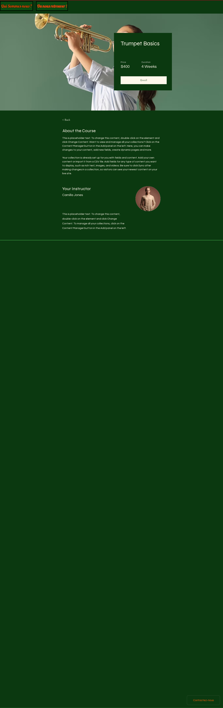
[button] (144, 80)
